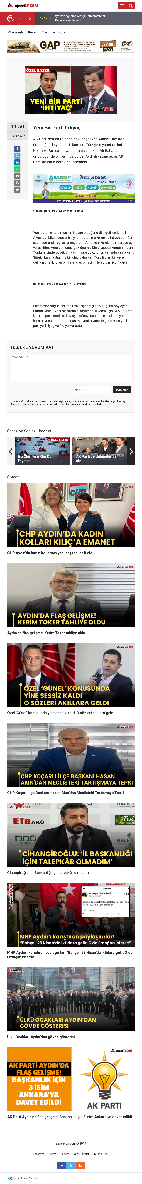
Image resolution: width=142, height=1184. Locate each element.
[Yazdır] (17, 183)
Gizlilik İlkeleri (82, 1154)
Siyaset (32, 32)
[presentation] (20, 18)
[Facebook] (17, 149)
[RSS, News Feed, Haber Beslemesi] (80, 1165)
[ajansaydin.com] (22, 5)
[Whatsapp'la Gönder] (17, 169)
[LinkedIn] (17, 162)
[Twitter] (17, 156)
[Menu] (122, 5)
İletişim (65, 1154)
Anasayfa (17, 32)
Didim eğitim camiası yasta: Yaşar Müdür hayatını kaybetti (75, 18)
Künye (52, 1154)
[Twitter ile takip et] (71, 1165)
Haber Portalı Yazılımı (25, 1178)
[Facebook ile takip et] (61, 1165)
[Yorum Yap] (17, 190)
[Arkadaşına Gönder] (17, 176)
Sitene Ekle (100, 1154)
